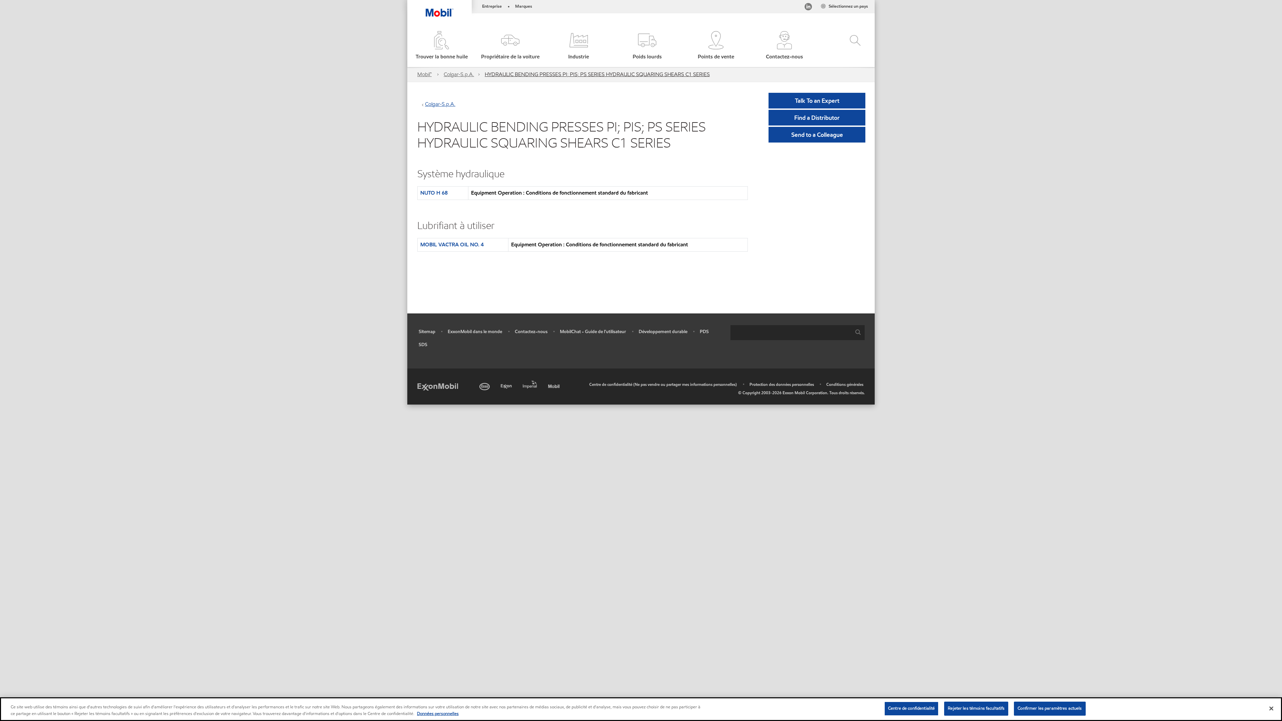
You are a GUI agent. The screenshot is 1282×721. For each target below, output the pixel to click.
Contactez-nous (531, 331)
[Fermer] (1271, 708)
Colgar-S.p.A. (459, 74)
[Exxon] (507, 385)
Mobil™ (424, 74)
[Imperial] (531, 383)
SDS (423, 344)
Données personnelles (438, 714)
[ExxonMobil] (437, 386)
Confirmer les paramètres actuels (1050, 708)
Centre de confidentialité (911, 708)
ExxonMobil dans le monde (475, 331)
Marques (523, 6)
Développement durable (663, 331)
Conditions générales (844, 384)
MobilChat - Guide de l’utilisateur (593, 331)
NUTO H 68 (434, 192)
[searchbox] (790, 332)
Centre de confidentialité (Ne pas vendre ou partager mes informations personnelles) (663, 384)
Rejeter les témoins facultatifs (976, 708)
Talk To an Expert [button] (817, 100)
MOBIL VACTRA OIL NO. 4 (452, 244)
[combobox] (797, 332)
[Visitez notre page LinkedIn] (808, 8)
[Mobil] (554, 385)
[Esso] (485, 385)
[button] (510, 46)
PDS (704, 331)
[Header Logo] (439, 8)
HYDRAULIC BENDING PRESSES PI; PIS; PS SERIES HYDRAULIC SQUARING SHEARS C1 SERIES (597, 74)
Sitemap (427, 331)
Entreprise (492, 6)
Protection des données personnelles (782, 384)
